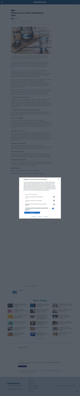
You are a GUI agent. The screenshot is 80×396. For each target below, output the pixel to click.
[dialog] (40, 198)
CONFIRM (32, 212)
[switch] (53, 197)
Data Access (40, 216)
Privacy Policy (46, 216)
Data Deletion (34, 216)
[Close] (59, 179)
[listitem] (40, 194)
